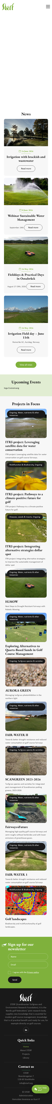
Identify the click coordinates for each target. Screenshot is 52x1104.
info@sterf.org (26, 1083)
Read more (26, 169)
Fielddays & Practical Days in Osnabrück (26, 276)
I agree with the (25, 972)
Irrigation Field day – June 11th (26, 335)
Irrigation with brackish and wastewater (26, 159)
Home (26, 1047)
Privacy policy (33, 972)
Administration (26, 1096)
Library (26, 1058)
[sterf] (21, 6)
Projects (26, 1054)
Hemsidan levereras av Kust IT (26, 1099)
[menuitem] (47, 6)
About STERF (26, 1050)
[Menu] (47, 6)
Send (14, 980)
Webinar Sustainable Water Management (26, 217)
